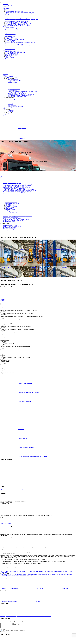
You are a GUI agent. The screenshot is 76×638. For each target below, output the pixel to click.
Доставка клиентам (9, 35)
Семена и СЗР (8, 56)
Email (13, 626)
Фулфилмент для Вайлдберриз (11, 48)
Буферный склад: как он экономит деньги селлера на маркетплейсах (19, 13)
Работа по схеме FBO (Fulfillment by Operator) (14, 39)
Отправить (3, 631)
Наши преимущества (9, 5)
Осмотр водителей (9, 107)
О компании (5, 4)
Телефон (13, 625)
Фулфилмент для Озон (9, 41)
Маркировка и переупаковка (11, 33)
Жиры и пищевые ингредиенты (11, 54)
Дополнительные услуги (10, 36)
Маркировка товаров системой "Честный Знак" (15, 44)
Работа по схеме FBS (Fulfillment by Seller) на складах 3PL (17, 46)
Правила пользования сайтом (35, 571)
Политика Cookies (4, 572)
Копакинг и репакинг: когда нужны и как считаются (16, 22)
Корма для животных (9, 57)
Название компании (16, 624)
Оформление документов (10, 34)
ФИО (13, 623)
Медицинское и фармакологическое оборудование (15, 52)
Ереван (6, 114)
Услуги (4, 26)
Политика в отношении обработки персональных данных (17, 616)
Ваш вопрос (3, 629)
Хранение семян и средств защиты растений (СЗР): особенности (18, 25)
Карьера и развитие (7, 8)
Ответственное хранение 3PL (11, 28)
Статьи (4, 9)
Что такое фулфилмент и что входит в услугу (14, 11)
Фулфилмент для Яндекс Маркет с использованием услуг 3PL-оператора (20, 42)
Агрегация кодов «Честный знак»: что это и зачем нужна (16, 16)
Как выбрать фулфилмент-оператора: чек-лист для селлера (17, 14)
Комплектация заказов (9, 31)
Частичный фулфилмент (10, 40)
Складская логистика (9, 27)
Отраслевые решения (7, 50)
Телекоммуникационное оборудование (13, 58)
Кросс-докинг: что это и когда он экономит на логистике (16, 24)
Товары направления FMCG (11, 55)
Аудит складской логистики (11, 38)
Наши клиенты (6, 115)
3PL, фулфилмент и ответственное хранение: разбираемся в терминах (19, 20)
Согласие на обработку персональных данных (50, 571)
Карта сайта (2, 616)
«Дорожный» (10, 113)
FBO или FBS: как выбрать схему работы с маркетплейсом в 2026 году (19, 12)
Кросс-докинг (8, 30)
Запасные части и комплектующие (12, 51)
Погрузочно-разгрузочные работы (12, 29)
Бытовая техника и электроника (11, 53)
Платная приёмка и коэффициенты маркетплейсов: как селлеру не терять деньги (21, 19)
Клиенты (5, 7)
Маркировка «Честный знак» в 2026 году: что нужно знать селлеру (18, 15)
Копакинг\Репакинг (4, 571)
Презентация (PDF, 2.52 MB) (6, 523)
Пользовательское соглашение (66, 571)
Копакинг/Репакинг (9, 76)
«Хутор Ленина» (11, 111)
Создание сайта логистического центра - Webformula (40, 616)
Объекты (4, 6)
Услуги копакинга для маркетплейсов (12, 43)
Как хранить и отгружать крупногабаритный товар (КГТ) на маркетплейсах (20, 18)
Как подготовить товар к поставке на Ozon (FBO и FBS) (16, 21)
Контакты (5, 59)
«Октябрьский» (11, 110)
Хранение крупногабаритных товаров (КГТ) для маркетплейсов (18, 45)
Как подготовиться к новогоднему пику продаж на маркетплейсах (18, 23)
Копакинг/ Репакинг (9, 37)
